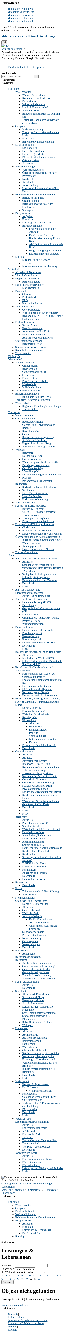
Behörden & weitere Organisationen (35, 194)
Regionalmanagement (27, 278)
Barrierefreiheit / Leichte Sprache (26, 67)
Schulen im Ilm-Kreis (27, 362)
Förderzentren (29, 378)
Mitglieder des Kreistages (36, 259)
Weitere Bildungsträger (27, 390)
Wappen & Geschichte (34, 95)
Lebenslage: (8, 1268)
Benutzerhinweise (32, 343)
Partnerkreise (29, 101)
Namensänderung (31, 938)
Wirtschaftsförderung (26, 275)
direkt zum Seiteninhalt (20, 21)
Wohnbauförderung (33, 623)
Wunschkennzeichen (40, 1090)
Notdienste (28, 179)
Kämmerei (21, 882)
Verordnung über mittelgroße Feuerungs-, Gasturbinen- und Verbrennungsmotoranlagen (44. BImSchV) (39, 1061)
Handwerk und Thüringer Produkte (34, 524)
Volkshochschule (31, 387)
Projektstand (29, 297)
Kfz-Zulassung (30, 1087)
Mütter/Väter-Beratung (34, 866)
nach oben (15, 1305)
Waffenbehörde (30, 913)
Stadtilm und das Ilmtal (34, 440)
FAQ (25, 300)
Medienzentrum (30, 614)
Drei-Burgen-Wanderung (36, 465)
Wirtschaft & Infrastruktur (36, 714)
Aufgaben (27, 216)
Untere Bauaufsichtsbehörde (37, 630)
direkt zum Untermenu (20, 18)
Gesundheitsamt (24, 751)
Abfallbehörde (30, 1034)
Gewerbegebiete (31, 309)
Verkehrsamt (22, 1081)
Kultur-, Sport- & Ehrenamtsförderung (33, 709)
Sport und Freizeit (25, 502)
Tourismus (14, 412)
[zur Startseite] (5, 45)
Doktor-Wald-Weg (32, 455)
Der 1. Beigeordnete (33, 151)
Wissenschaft (22, 403)
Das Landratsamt (24, 144)
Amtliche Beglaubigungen (36, 963)
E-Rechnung (29, 605)
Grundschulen (30, 365)
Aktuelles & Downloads (35, 994)
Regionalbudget (31, 281)
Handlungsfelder (38, 729)
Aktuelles (27, 561)
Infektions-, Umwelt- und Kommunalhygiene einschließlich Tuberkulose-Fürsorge (40, 767)
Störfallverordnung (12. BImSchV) (41, 1053)
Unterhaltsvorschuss (33, 832)
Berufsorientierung (32, 328)
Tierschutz (27, 1137)
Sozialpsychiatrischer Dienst (37, 785)
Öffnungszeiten (30, 160)
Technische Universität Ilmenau (32, 399)
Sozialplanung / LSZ (33, 844)
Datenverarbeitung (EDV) (36, 602)
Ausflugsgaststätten (32, 546)
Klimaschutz (29, 720)
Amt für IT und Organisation (31, 599)
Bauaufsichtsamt (24, 627)
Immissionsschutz (31, 1040)
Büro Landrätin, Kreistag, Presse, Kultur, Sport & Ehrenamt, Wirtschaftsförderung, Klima (37, 701)
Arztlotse (27, 757)
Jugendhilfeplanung (33, 841)
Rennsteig (27, 452)
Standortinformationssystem (30, 347)
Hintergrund (35, 726)
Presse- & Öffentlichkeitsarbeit (39, 745)
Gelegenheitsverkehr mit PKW (39, 1096)
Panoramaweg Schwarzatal (37, 480)
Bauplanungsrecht (32, 633)
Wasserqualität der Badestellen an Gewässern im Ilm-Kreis (40, 803)
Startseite (6, 1189)
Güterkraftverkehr (32, 1099)
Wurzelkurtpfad (30, 471)
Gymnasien (28, 375)
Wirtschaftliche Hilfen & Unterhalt (41, 829)
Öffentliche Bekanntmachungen (39, 172)
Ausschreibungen (31, 185)
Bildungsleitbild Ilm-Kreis (36, 396)
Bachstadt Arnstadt (32, 421)
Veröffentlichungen (25, 166)
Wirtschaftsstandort (25, 306)
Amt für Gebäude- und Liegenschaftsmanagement (29, 591)
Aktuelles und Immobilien (36, 595)
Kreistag (19, 256)
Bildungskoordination (27, 393)
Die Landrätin (29, 147)
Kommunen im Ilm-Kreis (36, 98)
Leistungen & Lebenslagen (37, 222)
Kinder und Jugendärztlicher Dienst (41, 791)
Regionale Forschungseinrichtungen (42, 406)
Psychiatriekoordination (35, 788)
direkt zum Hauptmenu (20, 14)
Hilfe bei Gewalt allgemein (37, 689)
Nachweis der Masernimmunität (39, 776)
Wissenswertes (23, 91)
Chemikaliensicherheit (34, 1050)
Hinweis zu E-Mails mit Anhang (26, 1323)
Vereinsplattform (31, 110)
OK (4, 42)
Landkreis (13, 88)
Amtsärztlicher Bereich (34, 760)
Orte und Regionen (25, 418)
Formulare (27, 219)
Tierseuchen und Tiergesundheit (39, 1140)
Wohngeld (27, 1025)
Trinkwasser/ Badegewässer (37, 773)
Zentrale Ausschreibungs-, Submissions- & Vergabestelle (38, 977)
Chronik (26, 294)
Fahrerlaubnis (29, 1093)
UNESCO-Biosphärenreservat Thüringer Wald (38, 513)
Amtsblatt (27, 182)
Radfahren (21, 483)
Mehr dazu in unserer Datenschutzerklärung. (28, 36)
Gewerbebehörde (31, 910)
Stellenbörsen (29, 325)
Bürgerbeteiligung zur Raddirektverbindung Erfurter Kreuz (45, 238)
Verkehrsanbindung (33, 129)
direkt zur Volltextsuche (21, 11)
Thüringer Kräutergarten (35, 518)
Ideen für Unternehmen (35, 493)
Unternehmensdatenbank (28, 340)
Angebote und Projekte (34, 872)
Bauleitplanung (30, 636)
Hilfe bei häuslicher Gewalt (37, 686)
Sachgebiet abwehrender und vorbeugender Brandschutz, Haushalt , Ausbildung (42, 567)
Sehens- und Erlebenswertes (30, 505)
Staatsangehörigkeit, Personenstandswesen (34, 933)
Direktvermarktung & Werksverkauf (42, 533)
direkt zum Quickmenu (20, 8)
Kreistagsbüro (29, 717)
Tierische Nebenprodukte (36, 1146)
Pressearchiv (29, 175)
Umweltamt (21, 1028)
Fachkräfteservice (24, 322)
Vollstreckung (29, 894)
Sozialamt (20, 991)
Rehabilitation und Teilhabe (37, 1022)
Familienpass (29, 869)
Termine (26, 263)
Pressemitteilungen (32, 303)
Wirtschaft (13, 269)
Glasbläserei (29, 527)
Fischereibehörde (31, 1134)
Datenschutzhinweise (33, 879)
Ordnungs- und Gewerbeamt (31, 900)
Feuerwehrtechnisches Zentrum (39, 580)
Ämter (11, 555)
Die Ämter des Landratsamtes (38, 157)
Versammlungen (31, 944)
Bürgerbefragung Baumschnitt (45, 250)
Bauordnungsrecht (32, 639)
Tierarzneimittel (30, 1143)
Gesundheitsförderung (34, 779)
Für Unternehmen (32, 1162)
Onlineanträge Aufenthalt (43, 925)
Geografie (20, 126)
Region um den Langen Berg (38, 437)
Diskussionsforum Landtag (44, 253)
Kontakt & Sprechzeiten (35, 903)
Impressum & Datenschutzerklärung (28, 1320)
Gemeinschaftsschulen (34, 371)
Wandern (20, 449)
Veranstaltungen (24, 415)
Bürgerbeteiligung (32, 225)
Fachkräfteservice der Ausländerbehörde (41, 921)
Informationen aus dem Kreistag (39, 266)
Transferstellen (30, 409)
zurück (5, 1305)
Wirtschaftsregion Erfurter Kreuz (40, 312)
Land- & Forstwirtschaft (35, 107)
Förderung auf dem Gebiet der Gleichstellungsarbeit (38, 675)
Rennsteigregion (31, 431)
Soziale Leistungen (32, 1003)
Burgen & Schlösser (33, 508)
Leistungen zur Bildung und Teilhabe (42, 1168)
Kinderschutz (29, 854)
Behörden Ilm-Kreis (33, 197)
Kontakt (12, 1326)
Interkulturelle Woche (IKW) (38, 658)
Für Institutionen (31, 1165)
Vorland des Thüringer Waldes (38, 446)
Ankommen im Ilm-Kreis (36, 331)
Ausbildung (28, 953)
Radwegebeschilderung (35, 499)
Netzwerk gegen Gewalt (35, 692)
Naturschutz (28, 1043)
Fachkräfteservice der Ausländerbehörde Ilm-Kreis (37, 336)
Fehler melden (16, 1317)
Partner (33, 742)
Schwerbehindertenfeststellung (39, 1012)
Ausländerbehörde (32, 916)
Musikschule (29, 384)
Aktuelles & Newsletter (28, 272)
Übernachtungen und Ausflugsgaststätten (37, 536)
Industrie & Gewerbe (33, 104)
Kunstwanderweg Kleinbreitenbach (41, 474)
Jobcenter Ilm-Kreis (26, 1152)
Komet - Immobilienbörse (29, 350)
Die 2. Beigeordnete (33, 154)
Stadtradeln (28, 490)
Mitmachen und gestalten (43, 739)
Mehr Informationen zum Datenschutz (22, 61)
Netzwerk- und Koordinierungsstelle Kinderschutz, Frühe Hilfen (42, 849)
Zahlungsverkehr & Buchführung (40, 891)
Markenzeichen (30, 287)
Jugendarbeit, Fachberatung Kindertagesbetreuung (37, 837)
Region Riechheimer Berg (36, 443)
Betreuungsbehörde (33, 1000)
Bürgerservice (23, 213)
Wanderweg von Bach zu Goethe (40, 462)
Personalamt (22, 950)
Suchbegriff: (8, 1265)
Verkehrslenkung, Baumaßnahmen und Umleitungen (41, 1105)
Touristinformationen (26, 552)
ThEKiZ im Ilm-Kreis (34, 863)
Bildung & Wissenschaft (15, 358)
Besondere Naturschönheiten (38, 141)
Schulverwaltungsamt (27, 981)
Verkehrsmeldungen (33, 169)
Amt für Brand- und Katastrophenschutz (37, 558)
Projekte (33, 732)
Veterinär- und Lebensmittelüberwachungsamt (32, 1120)
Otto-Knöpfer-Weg (32, 468)
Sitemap (12, 1329)
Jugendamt (21, 816)
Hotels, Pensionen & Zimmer (38, 549)
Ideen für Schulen (32, 496)
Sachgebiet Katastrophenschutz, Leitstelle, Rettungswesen (39, 576)
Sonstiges (27, 210)
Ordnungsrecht (30, 941)
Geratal (26, 434)
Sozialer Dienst (30, 826)
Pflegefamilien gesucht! (35, 823)
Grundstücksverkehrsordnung (38, 966)
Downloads (28, 583)
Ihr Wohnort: (8, 1272)
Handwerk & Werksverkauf (37, 530)
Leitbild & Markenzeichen (29, 284)
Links (25, 586)
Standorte (27, 163)
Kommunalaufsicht (25, 897)
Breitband (20, 291)
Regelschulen (29, 368)
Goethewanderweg (32, 459)
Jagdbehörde (29, 1131)
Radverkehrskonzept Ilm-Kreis (39, 487)
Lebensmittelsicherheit (34, 1127)
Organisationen (30, 200)
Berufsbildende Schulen (35, 381)
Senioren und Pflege (33, 997)
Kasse (18, 888)
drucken (25, 1305)
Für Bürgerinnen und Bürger (38, 1159)
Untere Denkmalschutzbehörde (39, 642)
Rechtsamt (21, 959)
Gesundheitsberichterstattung (38, 782)
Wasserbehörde (30, 1047)
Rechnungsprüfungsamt (28, 956)
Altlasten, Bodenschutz (34, 1037)
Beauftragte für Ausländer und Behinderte (38, 651)
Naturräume (28, 138)
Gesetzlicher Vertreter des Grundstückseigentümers (36, 971)
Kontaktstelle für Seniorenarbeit (39, 695)
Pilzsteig (26, 477)
